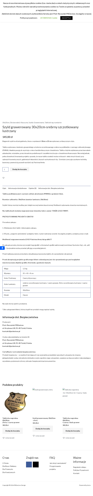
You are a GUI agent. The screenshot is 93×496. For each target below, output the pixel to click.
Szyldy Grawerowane (36, 122)
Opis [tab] (4, 188)
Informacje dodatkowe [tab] (17, 188)
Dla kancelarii (15, 122)
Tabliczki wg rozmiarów (53, 122)
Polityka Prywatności (81, 470)
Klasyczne (24, 122)
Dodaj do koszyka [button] (12, 431)
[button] (3, 178)
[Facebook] (29, 464)
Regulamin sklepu (79, 467)
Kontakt (76, 473)
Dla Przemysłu (7, 469)
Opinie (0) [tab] (32, 188)
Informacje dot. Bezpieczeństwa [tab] (51, 188)
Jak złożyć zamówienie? (58, 463)
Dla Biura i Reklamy (9, 466)
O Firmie (5, 463)
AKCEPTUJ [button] (66, 18)
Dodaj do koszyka (19, 169)
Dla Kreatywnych (8, 472)
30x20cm (5, 122)
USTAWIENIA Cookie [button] (48, 18)
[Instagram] (36, 464)
